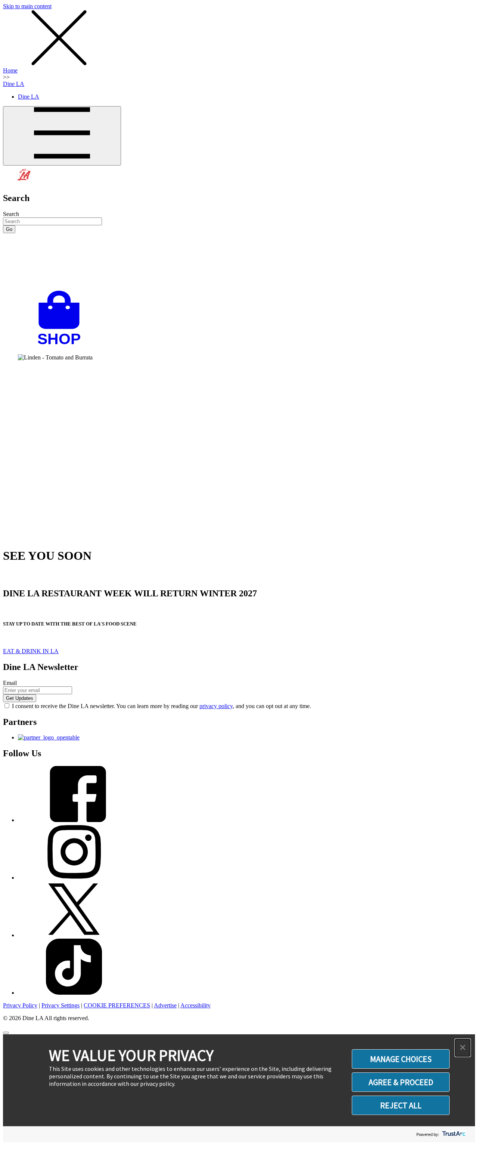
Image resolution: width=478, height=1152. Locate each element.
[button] (462, 1047)
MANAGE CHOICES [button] (401, 1059)
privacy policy (216, 706)
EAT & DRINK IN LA (31, 651)
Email (10, 683)
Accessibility (195, 1005)
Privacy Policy (20, 1005)
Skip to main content (27, 6)
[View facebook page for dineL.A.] (74, 820)
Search (11, 214)
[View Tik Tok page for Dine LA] (74, 992)
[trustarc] (453, 1134)
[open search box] (239, 262)
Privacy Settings (60, 1005)
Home (10, 70)
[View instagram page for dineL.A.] (74, 877)
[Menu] (62, 136)
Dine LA (13, 84)
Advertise (165, 1005)
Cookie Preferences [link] (117, 1005)
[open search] (239, 262)
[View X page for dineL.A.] (74, 935)
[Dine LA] (24, 182)
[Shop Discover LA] (62, 345)
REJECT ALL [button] (401, 1105)
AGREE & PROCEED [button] (401, 1082)
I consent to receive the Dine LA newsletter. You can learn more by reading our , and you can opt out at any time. (161, 706)
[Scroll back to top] (6, 1033)
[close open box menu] (59, 64)
